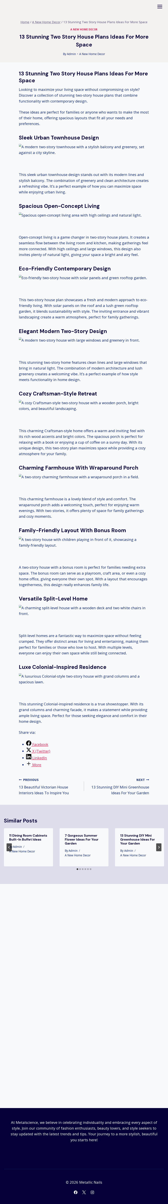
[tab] (77, 869)
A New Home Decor (84, 29)
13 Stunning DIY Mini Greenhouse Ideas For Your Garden (120, 786)
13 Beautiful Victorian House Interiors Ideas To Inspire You (44, 786)
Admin (71, 54)
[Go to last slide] (9, 847)
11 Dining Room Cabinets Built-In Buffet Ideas (28, 837)
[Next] (158, 847)
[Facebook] (75, 1192)
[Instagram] (92, 1192)
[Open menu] (159, 6)
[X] (84, 1192)
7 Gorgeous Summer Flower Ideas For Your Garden (81, 839)
